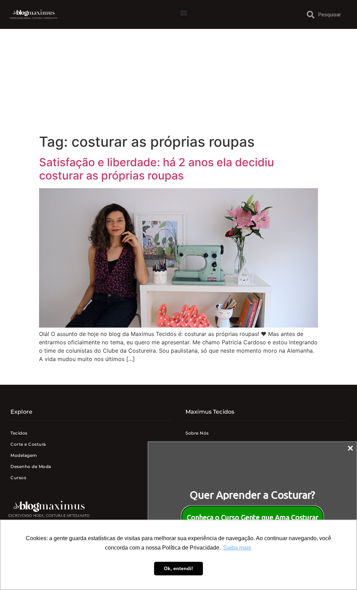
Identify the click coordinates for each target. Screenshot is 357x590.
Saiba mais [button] (237, 548)
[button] (183, 12)
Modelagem (23, 455)
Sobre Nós (197, 433)
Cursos (18, 477)
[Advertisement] (178, 81)
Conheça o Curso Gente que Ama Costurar (252, 517)
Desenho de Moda (30, 466)
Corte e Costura (28, 444)
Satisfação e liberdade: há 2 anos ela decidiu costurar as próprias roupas (156, 168)
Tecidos (19, 433)
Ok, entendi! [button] (178, 568)
